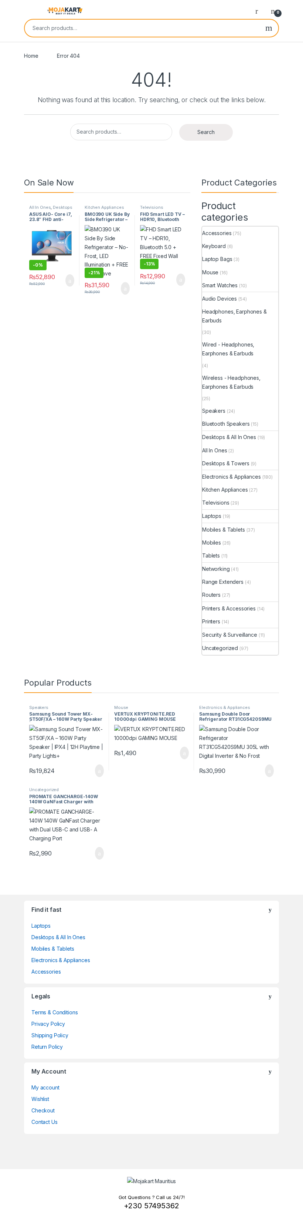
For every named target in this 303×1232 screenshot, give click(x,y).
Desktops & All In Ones (50, 209)
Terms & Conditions (54, 1012)
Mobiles (211, 542)
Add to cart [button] (69, 280)
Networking (216, 569)
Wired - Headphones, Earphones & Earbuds (228, 348)
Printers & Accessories (229, 608)
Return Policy (47, 1047)
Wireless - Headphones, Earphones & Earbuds (231, 382)
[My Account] (259, 10)
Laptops (211, 516)
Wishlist (40, 1099)
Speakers (213, 411)
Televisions (151, 207)
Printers (211, 621)
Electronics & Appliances (231, 476)
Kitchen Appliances (104, 207)
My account (45, 1087)
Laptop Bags (217, 259)
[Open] (30, 10)
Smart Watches (220, 285)
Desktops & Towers (225, 463)
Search (268, 28)
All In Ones (40, 207)
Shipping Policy (49, 1035)
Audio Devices (219, 298)
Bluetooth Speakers (225, 424)
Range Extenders (223, 582)
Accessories (216, 233)
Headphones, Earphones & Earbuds (234, 316)
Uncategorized (220, 648)
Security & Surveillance (229, 635)
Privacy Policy (48, 1024)
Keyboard (214, 246)
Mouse (210, 272)
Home (31, 56)
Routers (211, 595)
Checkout (43, 1110)
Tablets (211, 555)
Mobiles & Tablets (223, 529)
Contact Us (44, 1122)
